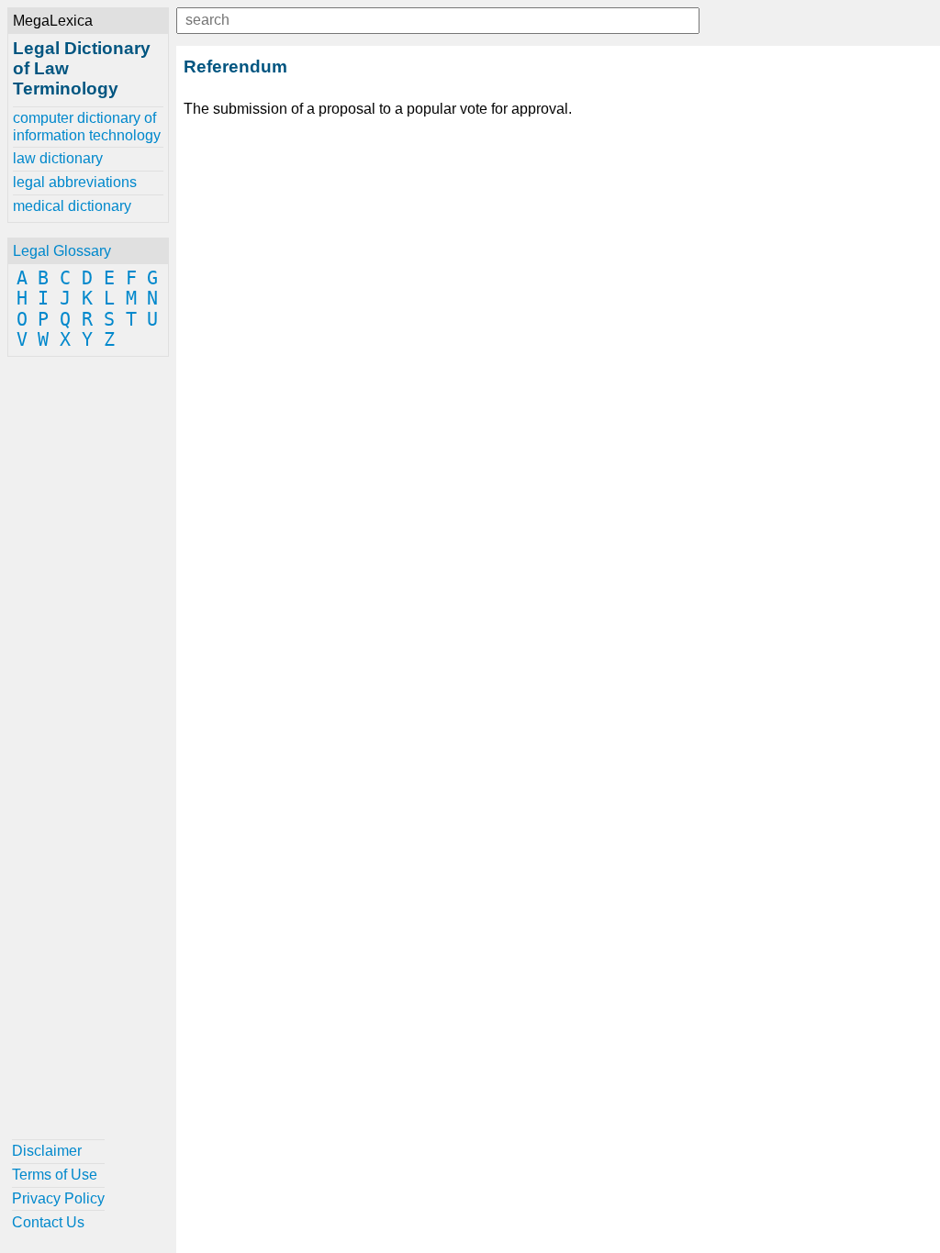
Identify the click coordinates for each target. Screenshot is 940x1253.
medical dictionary (72, 206)
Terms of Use (54, 1174)
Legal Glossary (62, 251)
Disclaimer (47, 1151)
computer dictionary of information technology (87, 126)
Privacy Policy (58, 1198)
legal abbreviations (75, 182)
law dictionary (58, 158)
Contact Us (48, 1222)
